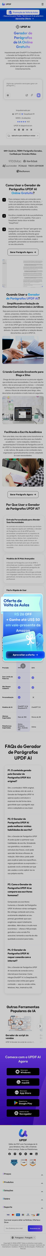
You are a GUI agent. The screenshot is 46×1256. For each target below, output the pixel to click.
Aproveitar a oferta (23, 654)
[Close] (23, 666)
